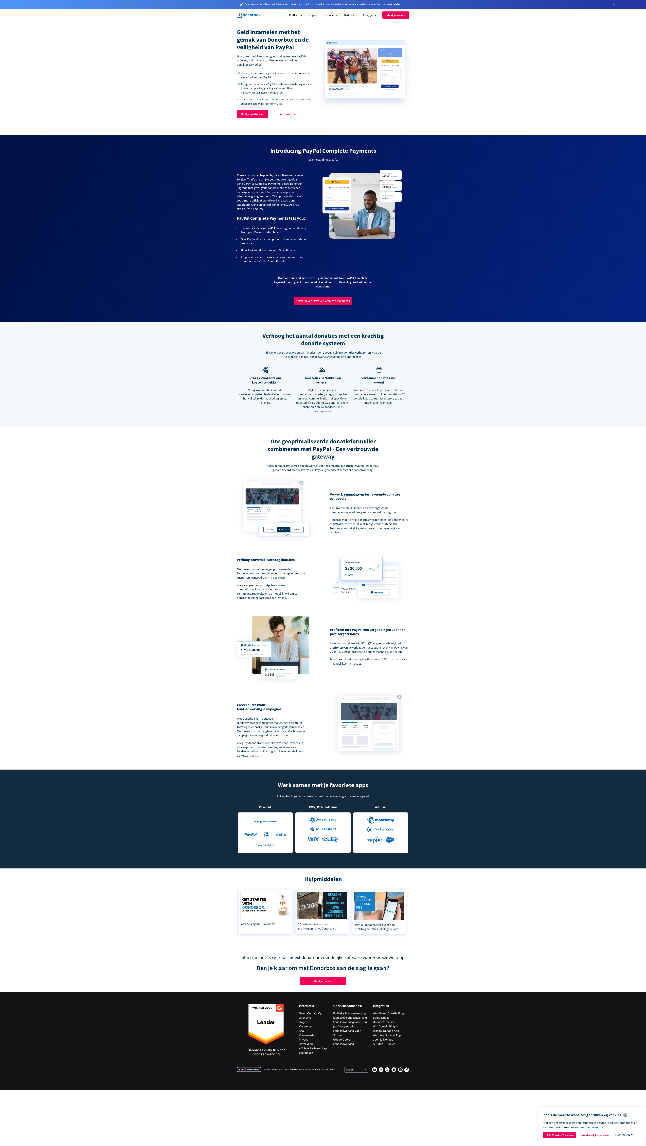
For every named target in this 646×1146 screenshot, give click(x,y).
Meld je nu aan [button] (395, 15)
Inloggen (368, 15)
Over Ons (305, 1017)
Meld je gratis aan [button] (252, 114)
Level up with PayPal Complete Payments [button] (323, 301)
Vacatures (305, 1026)
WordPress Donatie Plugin (389, 1013)
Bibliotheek (306, 1052)
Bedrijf (348, 15)
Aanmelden (394, 4)
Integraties (381, 1006)
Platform (294, 15)
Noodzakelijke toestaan (595, 1135)
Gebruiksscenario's (347, 1006)
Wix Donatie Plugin (385, 1026)
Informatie (306, 1006)
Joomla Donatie (383, 1039)
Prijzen (313, 15)
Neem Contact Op (310, 1013)
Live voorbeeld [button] (288, 114)
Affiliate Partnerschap (313, 1048)
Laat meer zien (595, 1127)
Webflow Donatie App (387, 1035)
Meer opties (622, 1134)
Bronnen (330, 15)
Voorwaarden (307, 1035)
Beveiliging (306, 1044)
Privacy (303, 1039)
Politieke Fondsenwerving (349, 1013)
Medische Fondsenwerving (350, 1017)
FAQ (301, 1030)
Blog (302, 1022)
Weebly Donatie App (386, 1030)
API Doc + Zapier (384, 1044)
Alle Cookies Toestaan (560, 1135)
